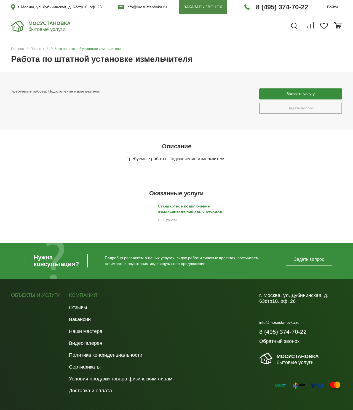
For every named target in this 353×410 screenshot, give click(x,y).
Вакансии (80, 319)
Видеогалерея (85, 343)
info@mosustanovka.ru (147, 7)
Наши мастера (85, 331)
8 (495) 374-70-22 (282, 7)
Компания (83, 295)
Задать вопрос (301, 108)
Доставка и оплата (90, 390)
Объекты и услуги (36, 295)
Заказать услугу (301, 93)
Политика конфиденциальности (105, 355)
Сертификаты (85, 367)
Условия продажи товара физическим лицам (120, 379)
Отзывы (78, 307)
